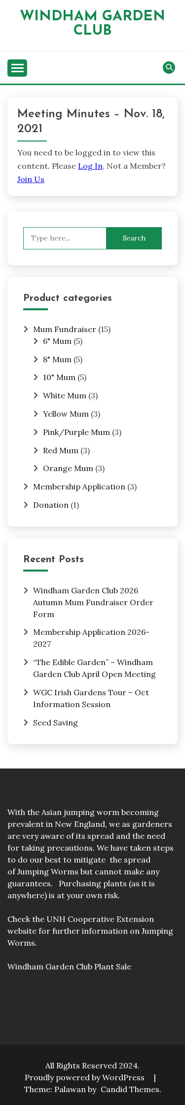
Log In (90, 166)
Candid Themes (130, 1089)
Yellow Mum (66, 414)
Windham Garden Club (92, 23)
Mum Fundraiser (64, 329)
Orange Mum (68, 468)
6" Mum (57, 341)
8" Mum (57, 359)
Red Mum (60, 450)
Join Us (30, 179)
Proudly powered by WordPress (86, 1077)
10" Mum (59, 377)
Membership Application (79, 486)
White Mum (64, 395)
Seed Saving (55, 722)
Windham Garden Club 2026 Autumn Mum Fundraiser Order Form (93, 602)
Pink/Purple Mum (76, 432)
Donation (51, 505)
